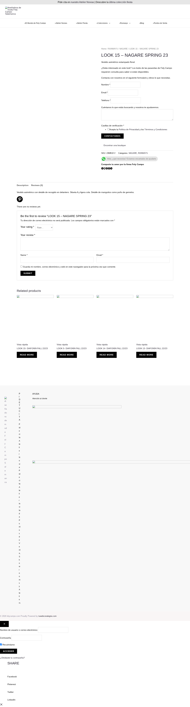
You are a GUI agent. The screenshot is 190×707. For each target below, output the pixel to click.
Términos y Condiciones (155, 129)
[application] (109, 23)
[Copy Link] (111, 168)
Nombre (105, 84)
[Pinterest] (109, 168)
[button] (95, 675)
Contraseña (5, 637)
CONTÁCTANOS (112, 136)
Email (104, 92)
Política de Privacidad (129, 129)
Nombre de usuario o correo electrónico (18, 630)
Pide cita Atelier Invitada (19, 494)
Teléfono (106, 100)
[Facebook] (104, 168)
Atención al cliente (39, 399)
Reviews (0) (37, 185)
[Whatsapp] (102, 168)
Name (23, 255)
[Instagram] (107, 168)
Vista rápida (22, 344)
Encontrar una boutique (114, 145)
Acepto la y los (138, 129)
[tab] (22, 185)
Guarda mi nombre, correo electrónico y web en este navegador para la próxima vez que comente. (69, 267)
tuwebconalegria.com (47, 616)
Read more (27, 355)
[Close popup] (4, 624)
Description (22, 185)
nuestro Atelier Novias (82, 2)
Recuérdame (8, 644)
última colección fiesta (120, 2)
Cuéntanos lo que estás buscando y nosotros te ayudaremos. (130, 107)
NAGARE (123, 49)
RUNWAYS (113, 49)
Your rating (27, 226)
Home (103, 49)
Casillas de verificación (112, 125)
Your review (27, 235)
